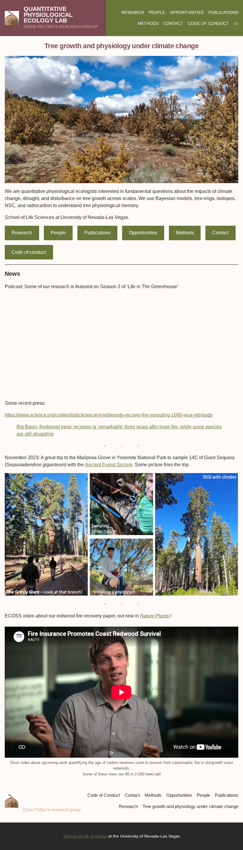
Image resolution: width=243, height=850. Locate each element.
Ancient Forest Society (108, 464)
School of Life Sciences (85, 836)
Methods (185, 232)
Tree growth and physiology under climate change (190, 806)
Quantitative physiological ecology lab (48, 15)
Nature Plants (155, 615)
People (58, 232)
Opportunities (143, 232)
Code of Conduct (103, 795)
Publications (97, 232)
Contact (220, 232)
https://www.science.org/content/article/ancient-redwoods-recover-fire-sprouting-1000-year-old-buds (108, 414)
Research (22, 232)
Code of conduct (29, 252)
